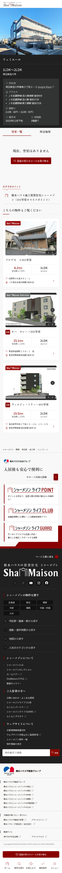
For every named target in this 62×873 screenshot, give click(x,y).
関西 (28, 607)
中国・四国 (45, 607)
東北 (28, 602)
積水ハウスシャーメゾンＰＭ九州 (17, 807)
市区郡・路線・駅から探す (23, 621)
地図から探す (16, 638)
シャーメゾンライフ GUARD (20, 711)
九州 (11, 613)
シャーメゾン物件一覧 (17, 739)
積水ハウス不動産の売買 (13, 819)
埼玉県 (24, 449)
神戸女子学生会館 (11, 836)
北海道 (11, 602)
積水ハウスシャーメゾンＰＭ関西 (17, 799)
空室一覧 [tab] (16, 131)
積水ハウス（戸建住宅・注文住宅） (18, 824)
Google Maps (44, 86)
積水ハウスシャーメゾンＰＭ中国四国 (19, 803)
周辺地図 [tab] (45, 131)
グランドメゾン (38, 819)
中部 (11, 607)
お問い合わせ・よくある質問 (20, 697)
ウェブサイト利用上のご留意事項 (22, 734)
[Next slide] (52, 238)
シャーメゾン (8, 449)
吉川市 (32, 449)
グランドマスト (38, 836)
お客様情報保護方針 (16, 730)
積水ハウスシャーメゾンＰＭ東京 (17, 790)
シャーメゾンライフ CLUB (19, 702)
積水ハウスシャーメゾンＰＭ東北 (17, 786)
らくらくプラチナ (15, 716)
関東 (17, 449)
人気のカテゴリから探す (22, 647)
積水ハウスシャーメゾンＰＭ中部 (17, 794)
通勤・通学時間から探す (22, 630)
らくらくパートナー (16, 707)
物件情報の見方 (14, 743)
